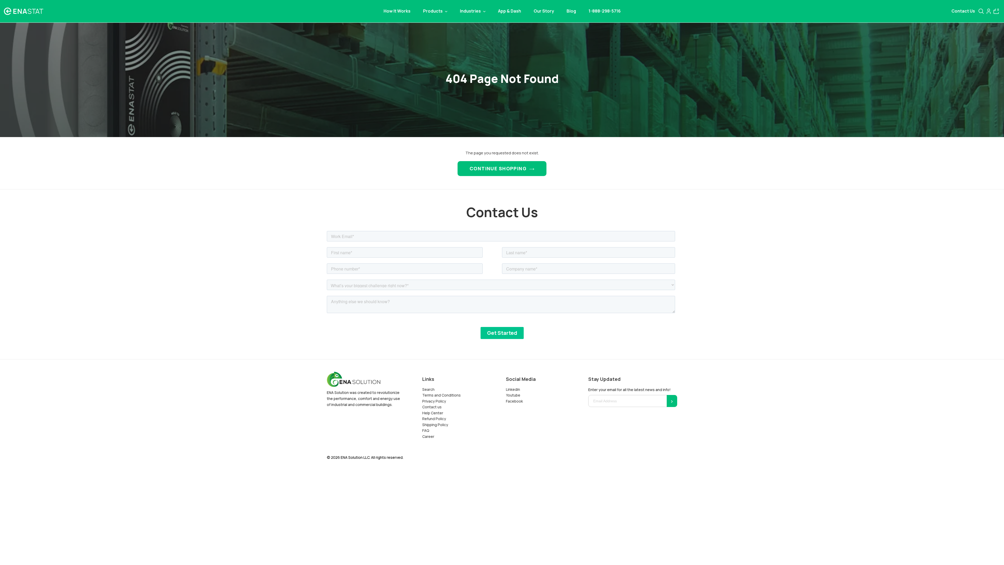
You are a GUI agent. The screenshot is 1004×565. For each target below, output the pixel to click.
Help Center (432, 412)
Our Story (544, 11)
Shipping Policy (435, 424)
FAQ (425, 430)
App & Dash (509, 11)
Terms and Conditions (441, 395)
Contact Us (963, 11)
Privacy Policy (434, 401)
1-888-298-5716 (605, 11)
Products (433, 11)
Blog (571, 11)
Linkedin (513, 389)
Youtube (513, 395)
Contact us (432, 406)
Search (428, 389)
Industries (471, 11)
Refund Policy (434, 418)
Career (428, 436)
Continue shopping (498, 168)
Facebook (514, 401)
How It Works (397, 11)
